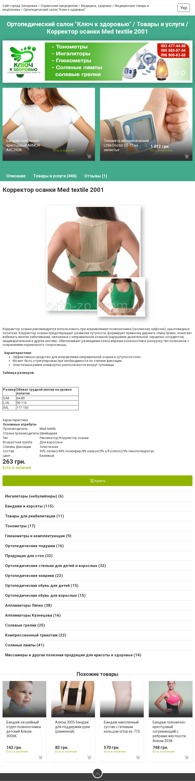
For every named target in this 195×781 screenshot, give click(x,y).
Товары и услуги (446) (55, 176)
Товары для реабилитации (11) (34, 516)
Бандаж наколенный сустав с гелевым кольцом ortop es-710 (122, 726)
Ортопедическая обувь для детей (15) (41, 585)
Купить (100, 481)
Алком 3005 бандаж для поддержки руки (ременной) (72, 726)
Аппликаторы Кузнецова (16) (33, 615)
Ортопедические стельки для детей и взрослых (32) (55, 565)
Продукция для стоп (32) (29, 555)
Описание (16, 176)
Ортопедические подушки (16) (34, 546)
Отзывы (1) (95, 176)
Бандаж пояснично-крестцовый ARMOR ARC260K (23, 145)
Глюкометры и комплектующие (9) (38, 536)
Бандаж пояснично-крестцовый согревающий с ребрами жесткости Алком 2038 (169, 731)
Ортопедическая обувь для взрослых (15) (45, 595)
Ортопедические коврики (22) (34, 575)
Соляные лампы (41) (24, 645)
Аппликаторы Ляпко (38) (28, 605)
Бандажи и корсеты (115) (29, 506)
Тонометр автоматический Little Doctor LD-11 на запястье (126, 145)
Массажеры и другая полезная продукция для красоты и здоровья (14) (73, 655)
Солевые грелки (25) (25, 625)
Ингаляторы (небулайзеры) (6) (34, 496)
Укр (183, 7)
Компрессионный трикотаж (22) (35, 635)
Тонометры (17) (20, 526)
